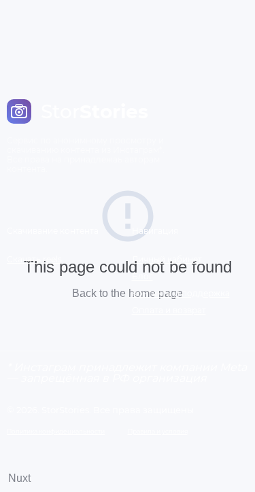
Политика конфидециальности (56, 431)
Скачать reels (34, 259)
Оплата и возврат (169, 310)
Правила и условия (158, 431)
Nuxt (19, 478)
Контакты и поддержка (181, 293)
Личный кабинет (167, 259)
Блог (142, 276)
